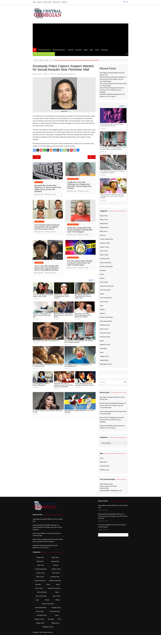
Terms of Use (56, 2)
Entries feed (103, 462)
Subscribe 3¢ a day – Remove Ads (44, 54)
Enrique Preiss (38, 74)
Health (86, 50)
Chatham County (39, 221)
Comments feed (104, 466)
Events (102, 274)
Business (71, 50)
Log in (101, 458)
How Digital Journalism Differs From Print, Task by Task (112, 398)
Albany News (104, 215)
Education (79, 50)
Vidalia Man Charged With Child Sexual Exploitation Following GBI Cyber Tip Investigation (79, 230)
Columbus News (105, 258)
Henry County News (106, 297)
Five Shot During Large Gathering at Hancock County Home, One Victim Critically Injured (79, 263)
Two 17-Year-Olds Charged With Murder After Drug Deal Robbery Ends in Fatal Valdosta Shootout (46, 268)
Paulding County (105, 325)
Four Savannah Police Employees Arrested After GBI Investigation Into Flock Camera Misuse (47, 227)
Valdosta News (39, 262)
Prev (37, 157)
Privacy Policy (47, 2)
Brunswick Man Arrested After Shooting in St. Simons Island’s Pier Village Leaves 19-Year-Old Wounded (113, 79)
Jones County (104, 301)
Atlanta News (60, 74)
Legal (91, 50)
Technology (104, 50)
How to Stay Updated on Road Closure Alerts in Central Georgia (113, 412)
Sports (97, 50)
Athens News (104, 219)
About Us (39, 2)
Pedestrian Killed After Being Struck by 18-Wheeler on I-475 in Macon (112, 427)
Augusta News (104, 227)
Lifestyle (102, 309)
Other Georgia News (59, 50)
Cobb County (104, 251)
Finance (102, 278)
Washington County (105, 364)
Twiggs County (104, 356)
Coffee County (104, 255)
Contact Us (64, 2)
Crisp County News (105, 262)
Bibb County (103, 231)
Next (90, 157)
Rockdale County (105, 336)
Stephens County (105, 344)
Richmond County (105, 333)
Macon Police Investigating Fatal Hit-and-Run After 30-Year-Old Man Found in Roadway (112, 90)
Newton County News (106, 317)
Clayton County (104, 247)
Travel (101, 352)
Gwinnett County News (106, 286)
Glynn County (38, 182)
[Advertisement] (80, 35)
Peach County (104, 329)
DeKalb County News (106, 266)
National (102, 313)
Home (34, 2)
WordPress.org (104, 470)
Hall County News (105, 290)
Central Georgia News (44, 50)
